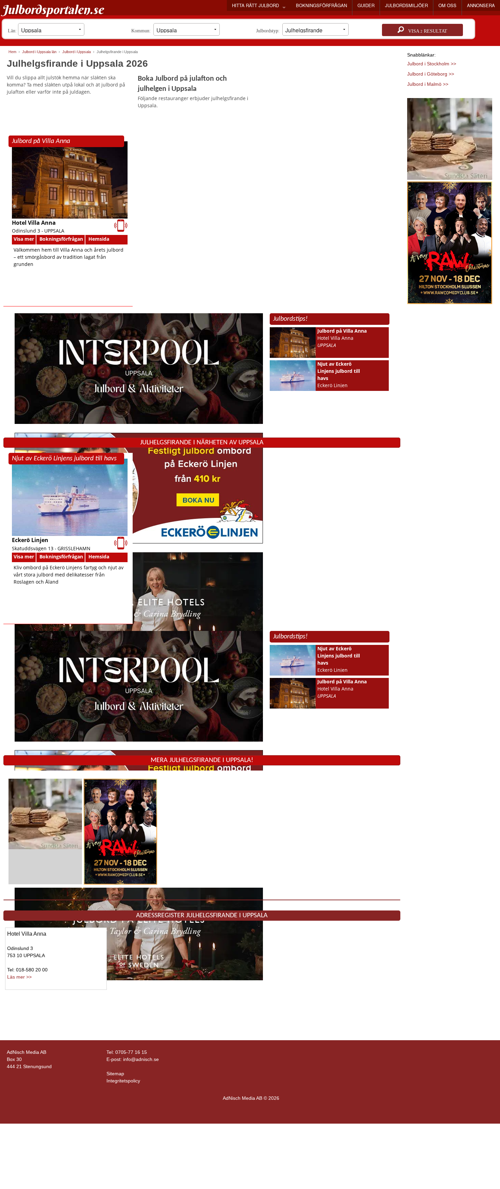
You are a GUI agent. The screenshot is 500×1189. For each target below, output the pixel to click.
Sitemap (115, 1073)
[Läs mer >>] (45, 814)
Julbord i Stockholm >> (431, 63)
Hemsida (98, 239)
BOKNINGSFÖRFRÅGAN (321, 5)
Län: (13, 30)
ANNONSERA (481, 5)
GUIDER (365, 5)
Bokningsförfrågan (61, 239)
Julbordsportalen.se (52, 9)
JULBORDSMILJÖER (406, 5)
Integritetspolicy (123, 1080)
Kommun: (142, 30)
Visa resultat (425, 31)
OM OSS (447, 5)
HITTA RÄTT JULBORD (255, 5)
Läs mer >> (19, 977)
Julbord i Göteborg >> (430, 74)
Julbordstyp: (269, 30)
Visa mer (24, 239)
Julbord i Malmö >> (427, 84)
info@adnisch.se (141, 1059)
